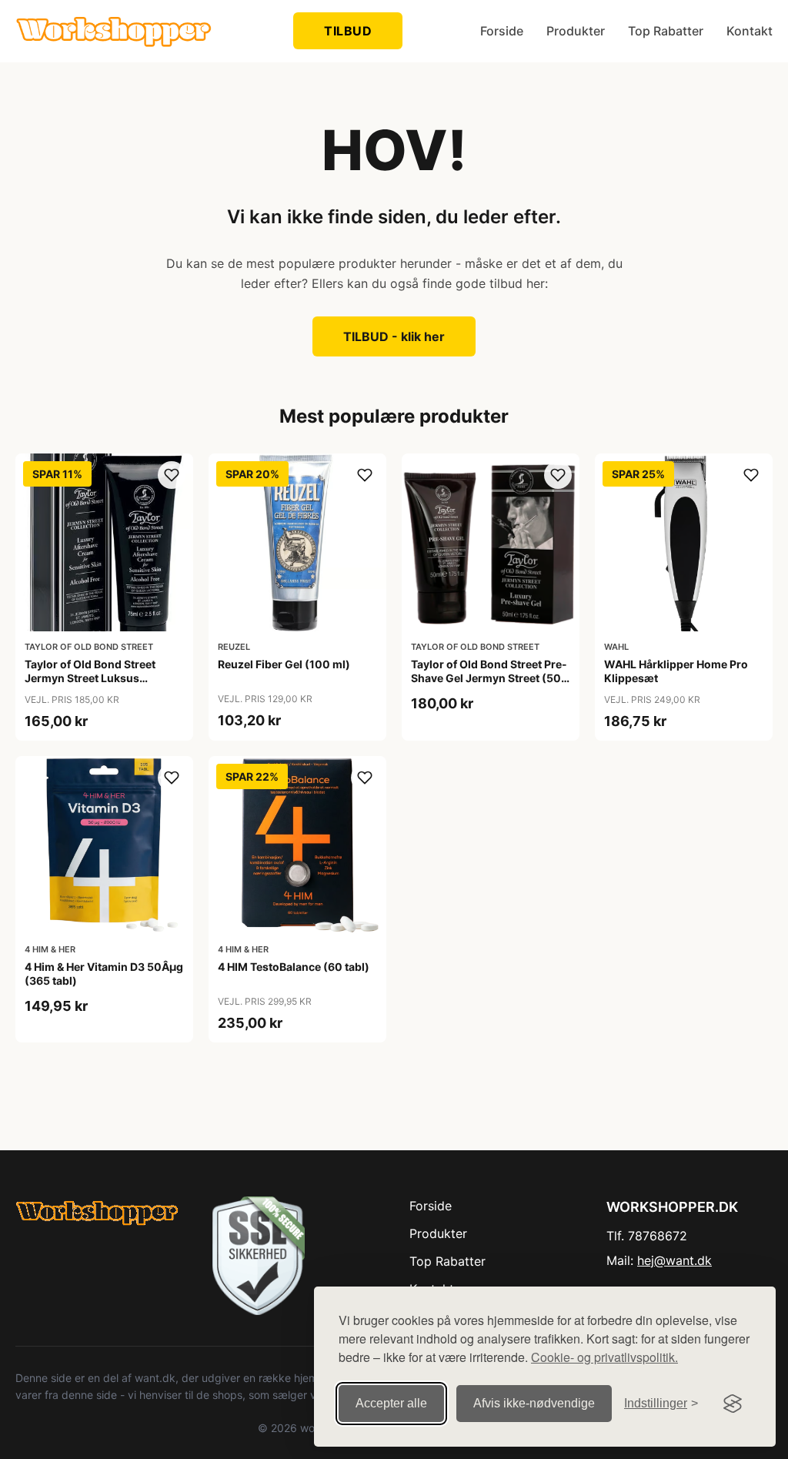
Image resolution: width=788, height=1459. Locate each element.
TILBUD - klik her (394, 336)
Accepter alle (391, 1403)
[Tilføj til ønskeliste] (171, 475)
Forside (501, 30)
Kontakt (749, 30)
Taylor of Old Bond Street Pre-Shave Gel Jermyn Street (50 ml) (489, 678)
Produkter (575, 30)
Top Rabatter (665, 30)
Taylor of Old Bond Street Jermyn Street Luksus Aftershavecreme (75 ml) (90, 678)
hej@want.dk (674, 1260)
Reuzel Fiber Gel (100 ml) (284, 664)
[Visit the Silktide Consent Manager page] (732, 1403)
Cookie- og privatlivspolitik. (604, 1357)
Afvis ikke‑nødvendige (534, 1403)
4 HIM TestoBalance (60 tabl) (293, 966)
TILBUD (348, 30)
